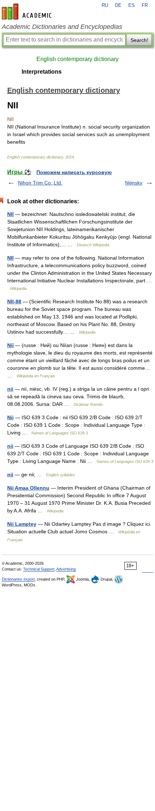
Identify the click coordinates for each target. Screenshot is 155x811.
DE (118, 5)
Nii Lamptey (21, 524)
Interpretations (42, 72)
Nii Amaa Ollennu (28, 488)
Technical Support (38, 569)
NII (10, 214)
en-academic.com (28, 11)
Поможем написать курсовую (74, 172)
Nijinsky (133, 183)
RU (105, 5)
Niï (10, 345)
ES (131, 5)
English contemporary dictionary (77, 59)
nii (10, 389)
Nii (10, 417)
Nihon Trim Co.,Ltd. (40, 183)
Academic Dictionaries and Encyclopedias (62, 26)
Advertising (66, 569)
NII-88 (14, 301)
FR (145, 5)
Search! (139, 40)
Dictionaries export (18, 579)
